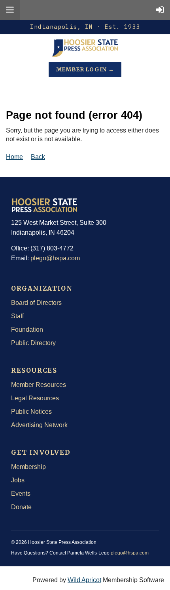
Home (14, 156)
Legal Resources (35, 398)
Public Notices (31, 411)
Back (38, 156)
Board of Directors (36, 302)
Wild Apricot (84, 580)
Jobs (18, 480)
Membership (28, 466)
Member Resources (38, 384)
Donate (21, 507)
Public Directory (33, 343)
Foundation (27, 329)
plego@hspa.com (55, 258)
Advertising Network (39, 425)
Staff (17, 316)
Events (20, 493)
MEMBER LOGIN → (85, 69)
